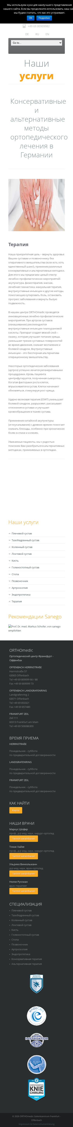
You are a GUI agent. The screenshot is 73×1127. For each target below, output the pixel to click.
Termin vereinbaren (23, 838)
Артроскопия (20, 588)
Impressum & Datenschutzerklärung (37, 1124)
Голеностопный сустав (25, 567)
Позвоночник (20, 581)
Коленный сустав (22, 547)
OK (30, 18)
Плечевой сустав (22, 533)
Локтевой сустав (22, 554)
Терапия (17, 601)
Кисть (15, 560)
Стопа (15, 574)
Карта (15, 810)
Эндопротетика (21, 594)
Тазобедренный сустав (25, 540)
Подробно (44, 18)
